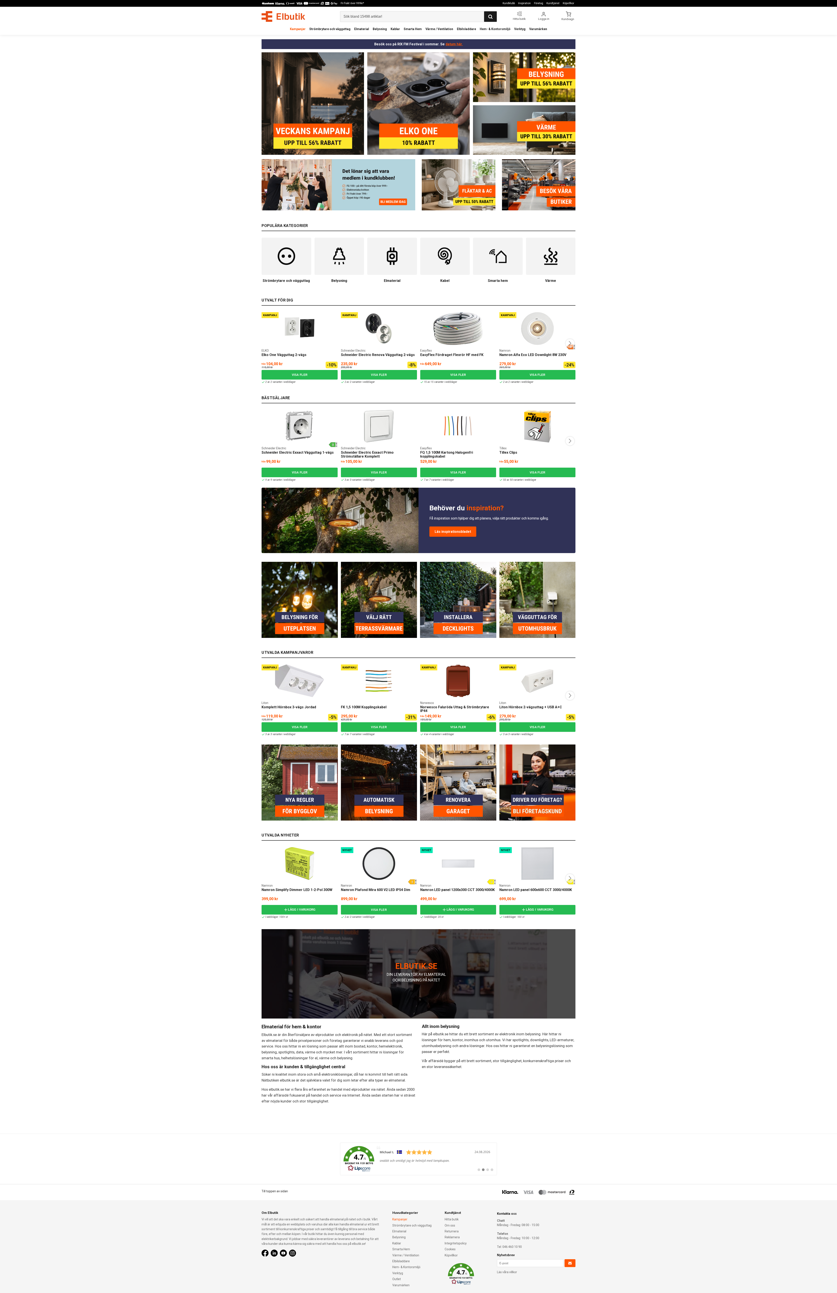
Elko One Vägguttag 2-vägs (284, 355)
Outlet (396, 1279)
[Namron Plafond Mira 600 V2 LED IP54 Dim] (378, 863)
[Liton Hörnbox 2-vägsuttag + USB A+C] (537, 680)
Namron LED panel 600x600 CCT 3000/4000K (535, 890)
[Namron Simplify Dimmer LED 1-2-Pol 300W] (299, 863)
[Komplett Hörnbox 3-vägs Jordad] (299, 680)
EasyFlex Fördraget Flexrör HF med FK (451, 355)
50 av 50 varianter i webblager (519, 479)
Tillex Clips (508, 452)
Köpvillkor (568, 3)
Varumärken (538, 29)
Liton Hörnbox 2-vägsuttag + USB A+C (530, 707)
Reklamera (452, 1237)
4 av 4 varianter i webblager (439, 734)
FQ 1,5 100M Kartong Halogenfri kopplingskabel (446, 454)
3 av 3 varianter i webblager (360, 479)
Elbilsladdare (466, 29)
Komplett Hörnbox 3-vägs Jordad (289, 707)
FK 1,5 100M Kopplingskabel (363, 707)
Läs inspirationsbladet (453, 532)
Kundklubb (509, 3)
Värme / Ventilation (439, 29)
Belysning (380, 29)
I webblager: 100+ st (276, 916)
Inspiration (524, 3)
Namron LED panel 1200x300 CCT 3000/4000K (457, 890)
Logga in (543, 18)
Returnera (452, 1231)
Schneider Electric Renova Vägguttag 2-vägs (378, 355)
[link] (418, 1159)
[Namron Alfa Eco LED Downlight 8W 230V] (537, 328)
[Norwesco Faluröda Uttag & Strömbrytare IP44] (458, 680)
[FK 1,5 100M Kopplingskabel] (378, 680)
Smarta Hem (413, 29)
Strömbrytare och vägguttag (329, 29)
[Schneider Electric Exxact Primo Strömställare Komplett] (378, 426)
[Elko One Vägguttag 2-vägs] (299, 328)
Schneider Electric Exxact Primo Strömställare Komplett (367, 454)
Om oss (450, 1225)
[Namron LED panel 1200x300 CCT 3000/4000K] (458, 863)
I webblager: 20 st (434, 916)
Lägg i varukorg (302, 909)
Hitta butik (452, 1219)
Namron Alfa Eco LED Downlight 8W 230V (532, 355)
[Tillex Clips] (537, 426)
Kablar (395, 29)
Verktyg (520, 29)
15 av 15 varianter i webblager (440, 381)
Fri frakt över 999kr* (352, 3)
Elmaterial (361, 29)
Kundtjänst (553, 3)
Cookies (450, 1249)
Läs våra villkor (507, 1272)
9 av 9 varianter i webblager (280, 479)
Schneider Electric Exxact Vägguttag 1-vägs (298, 452)
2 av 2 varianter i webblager (280, 381)
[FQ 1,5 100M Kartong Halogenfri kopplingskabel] (458, 426)
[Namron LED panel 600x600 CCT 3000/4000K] (537, 863)
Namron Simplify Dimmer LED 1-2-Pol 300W (297, 890)
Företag (538, 3)
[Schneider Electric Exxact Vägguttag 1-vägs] (299, 426)
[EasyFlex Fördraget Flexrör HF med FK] (458, 328)
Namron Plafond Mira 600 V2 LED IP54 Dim (375, 890)
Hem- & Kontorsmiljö (495, 29)
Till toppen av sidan (275, 1191)
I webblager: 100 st (513, 916)
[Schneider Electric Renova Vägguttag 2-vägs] (378, 328)
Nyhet (347, 850)
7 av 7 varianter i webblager (439, 479)
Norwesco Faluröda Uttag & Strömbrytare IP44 (454, 709)
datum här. (454, 44)
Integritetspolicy (456, 1243)
